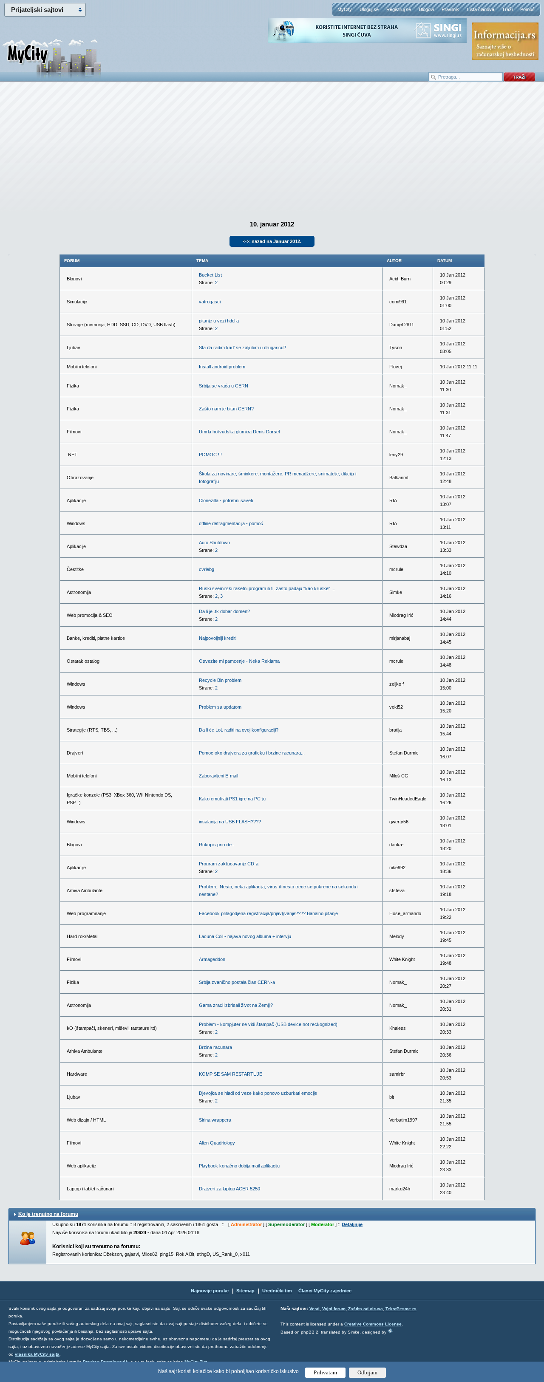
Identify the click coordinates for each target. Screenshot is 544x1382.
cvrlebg (206, 569)
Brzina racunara (215, 1047)
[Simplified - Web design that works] (390, 1331)
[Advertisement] (272, 149)
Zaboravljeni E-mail (218, 775)
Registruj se (398, 9)
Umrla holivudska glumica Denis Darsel (239, 431)
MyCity (344, 9)
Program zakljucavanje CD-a (228, 863)
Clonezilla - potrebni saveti (226, 500)
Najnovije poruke (210, 1290)
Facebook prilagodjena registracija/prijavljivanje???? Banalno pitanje (268, 913)
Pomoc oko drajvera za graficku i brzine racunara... (252, 752)
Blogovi (426, 9)
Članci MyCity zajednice (324, 1290)
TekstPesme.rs (400, 1308)
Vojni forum (334, 1308)
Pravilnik (450, 9)
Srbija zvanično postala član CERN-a (237, 982)
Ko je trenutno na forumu (48, 1214)
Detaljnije (352, 1224)
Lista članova (480, 9)
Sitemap (245, 1290)
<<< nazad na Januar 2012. (272, 241)
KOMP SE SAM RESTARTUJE (230, 1074)
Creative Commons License (373, 1324)
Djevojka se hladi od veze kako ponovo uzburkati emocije (258, 1093)
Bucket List (210, 274)
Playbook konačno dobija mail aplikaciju (239, 1165)
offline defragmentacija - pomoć (231, 523)
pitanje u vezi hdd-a (219, 320)
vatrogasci (210, 301)
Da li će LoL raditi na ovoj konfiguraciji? (238, 729)
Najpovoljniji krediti (217, 638)
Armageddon (212, 959)
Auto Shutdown (214, 542)
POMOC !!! (210, 454)
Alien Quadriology (217, 1142)
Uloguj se (369, 9)
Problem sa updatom (220, 706)
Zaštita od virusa (365, 1308)
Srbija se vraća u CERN (223, 385)
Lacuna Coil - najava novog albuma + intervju (245, 936)
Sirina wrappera (215, 1119)
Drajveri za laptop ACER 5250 (229, 1188)
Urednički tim (277, 1290)
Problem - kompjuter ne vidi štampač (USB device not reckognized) (268, 1024)
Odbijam (367, 1372)
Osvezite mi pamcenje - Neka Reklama (239, 661)
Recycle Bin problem (220, 680)
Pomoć (527, 9)
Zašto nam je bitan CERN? (226, 408)
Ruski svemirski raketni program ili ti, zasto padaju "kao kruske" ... (267, 588)
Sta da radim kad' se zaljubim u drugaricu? (242, 347)
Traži (507, 9)
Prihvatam (325, 1372)
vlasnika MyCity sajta (37, 1354)
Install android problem (222, 366)
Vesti (314, 1308)
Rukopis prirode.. (216, 844)
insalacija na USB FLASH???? (230, 821)
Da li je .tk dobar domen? (224, 611)
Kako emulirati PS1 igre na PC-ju (232, 798)
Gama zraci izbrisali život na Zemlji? (236, 1005)
